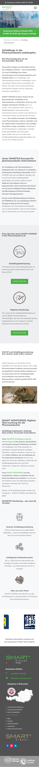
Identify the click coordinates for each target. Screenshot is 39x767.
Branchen (16, 40)
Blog (8, 718)
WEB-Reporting (12, 724)
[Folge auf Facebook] (7, 745)
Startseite (7, 40)
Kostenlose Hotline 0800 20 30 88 (20, 2)
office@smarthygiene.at (21, 678)
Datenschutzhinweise (14, 729)
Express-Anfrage (29, 33)
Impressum (11, 726)
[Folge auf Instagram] (11, 745)
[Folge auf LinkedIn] (15, 745)
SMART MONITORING (15, 473)
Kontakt (10, 721)
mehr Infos (18, 281)
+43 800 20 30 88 (18, 673)
